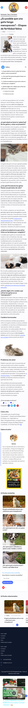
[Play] (3, 685)
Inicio (2, 640)
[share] (23, 688)
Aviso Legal (4, 633)
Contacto (3, 635)
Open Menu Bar (2, 7)
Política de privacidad (6, 642)
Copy (21, 425)
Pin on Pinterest (18, 406)
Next (17, 625)
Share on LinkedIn (15, 406)
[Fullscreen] (16, 685)
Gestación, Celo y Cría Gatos (9, 14)
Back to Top (26, 696)
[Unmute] (5, 685)
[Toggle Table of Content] (26, 67)
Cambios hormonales (9, 91)
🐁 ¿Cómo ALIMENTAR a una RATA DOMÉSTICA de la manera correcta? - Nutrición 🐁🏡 (14, 689)
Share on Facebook (9, 406)
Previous (13, 625)
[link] (5, 689)
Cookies (3, 638)
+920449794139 (7, 659)
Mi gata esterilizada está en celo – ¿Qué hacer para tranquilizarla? (13, 620)
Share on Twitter (12, 406)
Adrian (4, 31)
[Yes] (4, 403)
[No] (12, 403)
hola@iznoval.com (7, 662)
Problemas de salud (9, 94)
